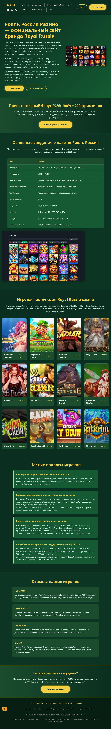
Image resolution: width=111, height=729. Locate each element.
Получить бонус (36, 88)
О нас (49, 5)
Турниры (25, 5)
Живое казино (37, 5)
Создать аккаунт (55, 689)
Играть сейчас (14, 88)
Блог (50, 10)
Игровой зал (59, 5)
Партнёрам (68, 703)
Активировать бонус (55, 124)
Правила (39, 703)
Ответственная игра (53, 703)
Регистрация (98, 7)
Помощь (25, 10)
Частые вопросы (38, 10)
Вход (82, 7)
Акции (69, 5)
